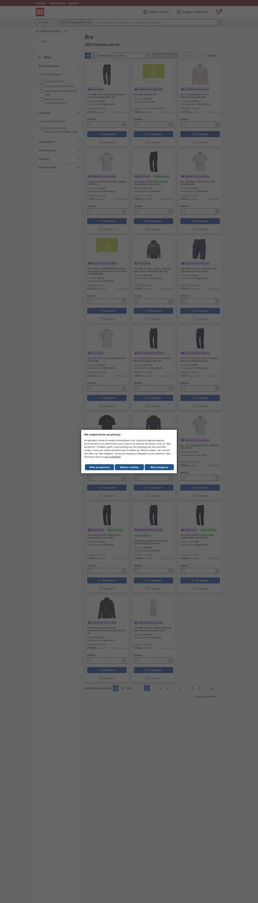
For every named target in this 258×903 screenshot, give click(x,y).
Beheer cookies (129, 467)
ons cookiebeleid (112, 456)
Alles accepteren (99, 467)
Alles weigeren (159, 467)
